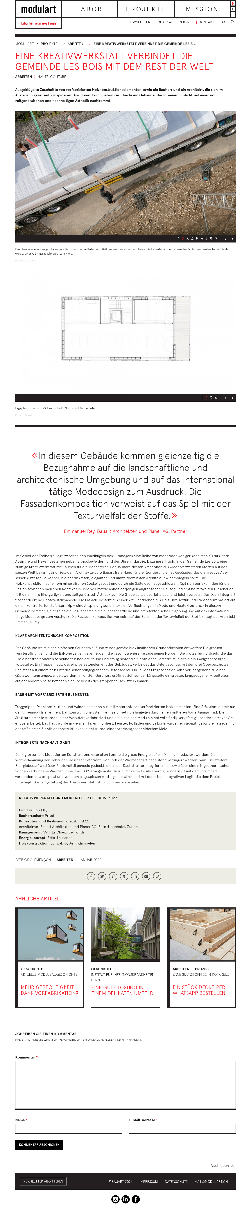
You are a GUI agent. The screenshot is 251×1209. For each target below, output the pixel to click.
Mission (202, 9)
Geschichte (32, 969)
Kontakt (206, 22)
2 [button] (183, 238)
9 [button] (215, 238)
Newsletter (139, 22)
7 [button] (206, 238)
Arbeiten (76, 44)
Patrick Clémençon (33, 860)
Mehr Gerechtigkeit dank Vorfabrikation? (49, 990)
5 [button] (197, 238)
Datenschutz (176, 1182)
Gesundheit (102, 969)
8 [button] (211, 238)
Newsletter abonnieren (43, 1181)
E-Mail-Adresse (143, 1120)
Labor (89, 9)
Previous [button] (225, 239)
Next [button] (232, 239)
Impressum (149, 1182)
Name (21, 1120)
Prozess (202, 969)
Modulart (24, 44)
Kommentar (26, 1057)
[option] (125, 173)
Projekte (146, 9)
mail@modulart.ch (211, 1182)
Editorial (164, 22)
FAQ (223, 22)
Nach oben (220, 1165)
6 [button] (202, 238)
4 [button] (192, 238)
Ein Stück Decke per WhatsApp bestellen (199, 990)
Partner (186, 22)
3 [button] (187, 238)
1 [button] (178, 238)
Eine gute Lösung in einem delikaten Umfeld (122, 990)
